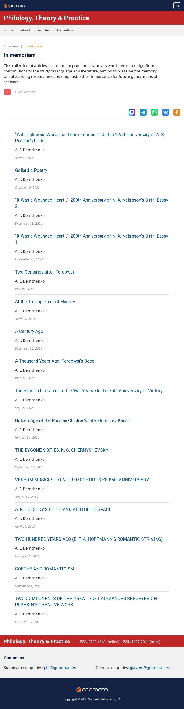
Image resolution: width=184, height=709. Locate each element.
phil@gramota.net (60, 667)
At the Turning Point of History (45, 301)
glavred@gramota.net (149, 667)
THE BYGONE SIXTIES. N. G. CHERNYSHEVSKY (61, 450)
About (25, 30)
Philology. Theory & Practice (47, 18)
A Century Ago (29, 331)
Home (8, 30)
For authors (66, 30)
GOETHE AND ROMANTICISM (44, 569)
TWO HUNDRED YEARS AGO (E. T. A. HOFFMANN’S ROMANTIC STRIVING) (89, 539)
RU (177, 5)
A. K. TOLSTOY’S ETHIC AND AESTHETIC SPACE (63, 509)
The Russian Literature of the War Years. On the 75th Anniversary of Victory (88, 390)
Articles (43, 30)
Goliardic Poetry (31, 170)
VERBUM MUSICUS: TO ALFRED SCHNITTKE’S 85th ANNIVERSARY (82, 479)
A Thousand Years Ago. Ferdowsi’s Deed (54, 361)
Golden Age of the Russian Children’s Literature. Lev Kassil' (73, 420)
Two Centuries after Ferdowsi (44, 272)
